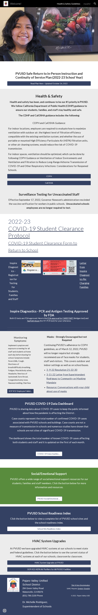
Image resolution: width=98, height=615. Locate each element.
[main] (49, 75)
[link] (31, 266)
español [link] (87, 3)
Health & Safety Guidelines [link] (68, 3)
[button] (95, 4)
